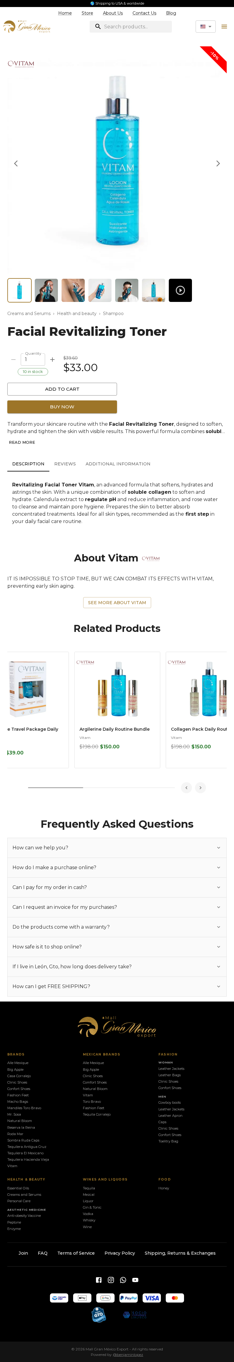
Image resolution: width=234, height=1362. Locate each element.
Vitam (85, 737)
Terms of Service (76, 1253)
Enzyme (14, 1229)
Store (87, 13)
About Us (113, 13)
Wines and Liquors (105, 1179)
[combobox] (206, 26)
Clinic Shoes (17, 1082)
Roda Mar (15, 1134)
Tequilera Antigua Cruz (26, 1147)
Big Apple (15, 1069)
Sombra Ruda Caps (23, 1140)
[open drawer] (224, 26)
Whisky (89, 1220)
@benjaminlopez (128, 1354)
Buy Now (62, 407)
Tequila (89, 1188)
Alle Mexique (17, 1063)
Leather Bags (169, 1075)
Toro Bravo (92, 1101)
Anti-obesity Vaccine (24, 1215)
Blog (171, 13)
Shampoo (113, 313)
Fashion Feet (18, 1095)
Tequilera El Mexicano (25, 1153)
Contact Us (144, 13)
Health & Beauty (26, 1179)
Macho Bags (17, 1101)
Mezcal (88, 1194)
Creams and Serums (29, 313)
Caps (162, 1122)
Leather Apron (170, 1115)
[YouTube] (135, 1280)
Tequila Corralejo (97, 1114)
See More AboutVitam (117, 602)
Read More (22, 442)
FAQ (43, 1253)
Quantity (33, 353)
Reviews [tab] (65, 464)
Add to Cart (62, 389)
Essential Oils (18, 1188)
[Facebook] (98, 1280)
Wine (87, 1227)
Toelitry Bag (168, 1141)
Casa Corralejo (19, 1076)
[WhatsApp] (123, 1280)
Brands (16, 1054)
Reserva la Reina (21, 1127)
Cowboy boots (169, 1102)
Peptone (14, 1222)
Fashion (168, 1054)
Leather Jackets (171, 1068)
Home (65, 13)
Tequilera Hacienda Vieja (28, 1159)
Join (23, 1253)
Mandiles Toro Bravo (24, 1108)
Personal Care (18, 1201)
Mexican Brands (101, 1054)
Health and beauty (77, 313)
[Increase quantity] (52, 359)
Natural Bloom (19, 1121)
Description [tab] (28, 464)
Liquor (88, 1201)
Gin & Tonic (92, 1207)
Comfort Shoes (95, 1082)
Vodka (88, 1214)
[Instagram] (111, 1280)
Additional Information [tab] (118, 464)
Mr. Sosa (14, 1114)
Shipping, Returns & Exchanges (180, 1253)
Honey (163, 1188)
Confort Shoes (18, 1089)
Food (164, 1179)
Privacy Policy (120, 1253)
